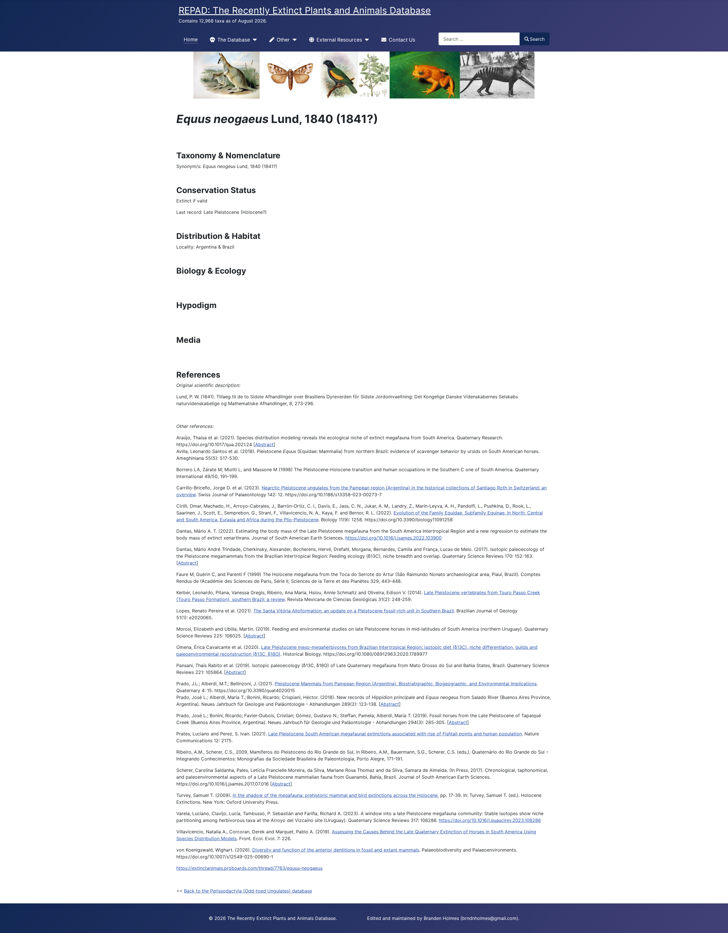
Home (191, 39)
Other (283, 40)
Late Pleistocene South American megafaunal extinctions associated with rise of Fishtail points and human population (395, 734)
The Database (233, 40)
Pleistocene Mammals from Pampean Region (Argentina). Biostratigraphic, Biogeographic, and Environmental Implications (406, 683)
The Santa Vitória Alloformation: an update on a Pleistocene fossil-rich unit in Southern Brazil (353, 611)
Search (537, 39)
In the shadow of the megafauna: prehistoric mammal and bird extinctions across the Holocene (335, 795)
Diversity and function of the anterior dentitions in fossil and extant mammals (335, 850)
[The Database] (253, 40)
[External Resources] (365, 40)
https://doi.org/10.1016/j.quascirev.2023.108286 (490, 820)
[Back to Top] (718, 922)
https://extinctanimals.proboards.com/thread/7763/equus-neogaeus (249, 868)
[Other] (293, 40)
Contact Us (402, 40)
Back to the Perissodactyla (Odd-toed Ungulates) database (248, 891)
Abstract (264, 444)
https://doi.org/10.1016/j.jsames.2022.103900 (393, 538)
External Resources (339, 40)
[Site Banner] (364, 75)
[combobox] (479, 38)
